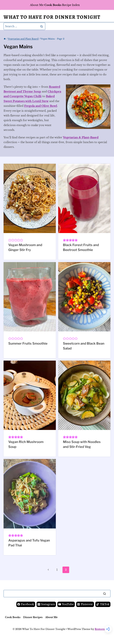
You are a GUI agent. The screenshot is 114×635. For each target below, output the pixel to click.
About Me (37, 5)
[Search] (104, 593)
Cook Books (12, 617)
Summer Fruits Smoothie (28, 343)
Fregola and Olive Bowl (40, 106)
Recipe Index (71, 5)
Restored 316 (102, 629)
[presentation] (30, 198)
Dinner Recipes (32, 617)
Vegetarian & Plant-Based (80, 137)
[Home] (5, 38)
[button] (9, 240)
